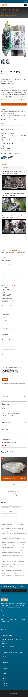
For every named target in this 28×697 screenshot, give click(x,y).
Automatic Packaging (15, 568)
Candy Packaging (5, 572)
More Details (14, 496)
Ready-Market (20, 694)
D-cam (10, 511)
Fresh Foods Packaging (6, 573)
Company (5, 668)
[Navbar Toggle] (25, 5)
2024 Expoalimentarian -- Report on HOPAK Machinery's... (11, 653)
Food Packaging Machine (8, 411)
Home (6, 14)
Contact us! (14, 590)
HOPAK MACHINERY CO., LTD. (17, 692)
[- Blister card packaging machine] (4, 157)
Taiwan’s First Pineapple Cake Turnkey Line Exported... (11, 640)
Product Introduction (7, 422)
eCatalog (5, 683)
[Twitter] (3, 611)
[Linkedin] (4, 611)
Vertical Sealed (17, 572)
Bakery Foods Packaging (6, 570)
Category (10, 14)
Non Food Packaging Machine (9, 415)
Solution (5, 675)
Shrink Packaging (11, 572)
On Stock (4, 426)
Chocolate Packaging (15, 575)
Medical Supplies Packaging (7, 575)
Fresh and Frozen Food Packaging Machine (12, 413)
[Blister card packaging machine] (25, 56)
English (25, 1)
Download (7, 445)
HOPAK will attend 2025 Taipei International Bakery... (14, 647)
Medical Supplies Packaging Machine (8, 15)
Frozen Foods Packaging (14, 573)
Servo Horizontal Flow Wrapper (16, 570)
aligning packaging (22, 573)
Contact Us (5, 685)
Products (5, 673)
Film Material (5, 429)
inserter (4, 511)
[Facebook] (1, 611)
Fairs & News (6, 670)
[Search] (25, 396)
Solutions (14, 14)
